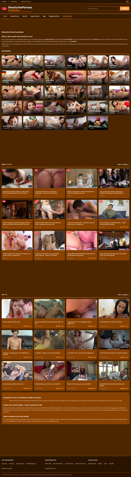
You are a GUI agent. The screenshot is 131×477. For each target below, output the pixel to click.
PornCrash (119, 401)
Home (5, 16)
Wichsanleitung (31, 463)
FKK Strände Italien (50, 408)
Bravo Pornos (13, 401)
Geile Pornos (65, 401)
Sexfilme (4, 1)
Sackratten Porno (50, 468)
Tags (44, 16)
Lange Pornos (34, 16)
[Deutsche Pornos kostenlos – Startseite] (17, 8)
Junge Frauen (20, 463)
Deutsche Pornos (7, 468)
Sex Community (58, 463)
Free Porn (110, 401)
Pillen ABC (48, 463)
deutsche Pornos (26, 1)
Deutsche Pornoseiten (99, 401)
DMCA (100, 463)
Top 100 (24, 16)
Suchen (124, 8)
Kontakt (111, 463)
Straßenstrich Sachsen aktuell (63, 410)
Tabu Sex (4, 463)
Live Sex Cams (67, 16)
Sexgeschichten (54, 16)
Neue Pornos (14, 16)
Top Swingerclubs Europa (111, 410)
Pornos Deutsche (24, 401)
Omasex (11, 463)
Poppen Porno (75, 401)
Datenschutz (92, 463)
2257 (105, 463)
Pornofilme (14, 1)
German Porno (54, 401)
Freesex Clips (86, 401)
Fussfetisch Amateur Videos (56, 419)
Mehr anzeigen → (123, 164)
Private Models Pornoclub (13, 421)
